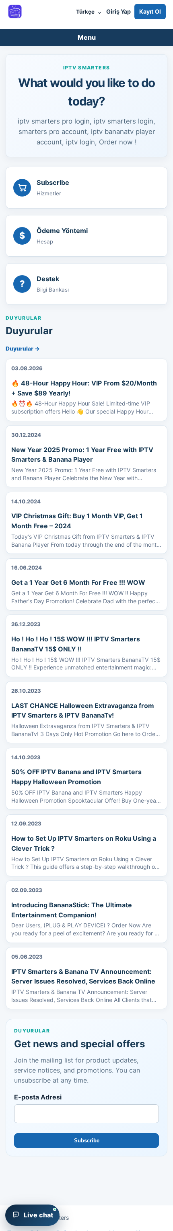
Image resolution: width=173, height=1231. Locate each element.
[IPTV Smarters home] (15, 11)
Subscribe (86, 1141)
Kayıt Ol (150, 11)
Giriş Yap (118, 11)
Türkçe (88, 11)
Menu (87, 37)
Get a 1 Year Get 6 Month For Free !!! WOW (78, 582)
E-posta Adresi (38, 1097)
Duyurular (23, 348)
